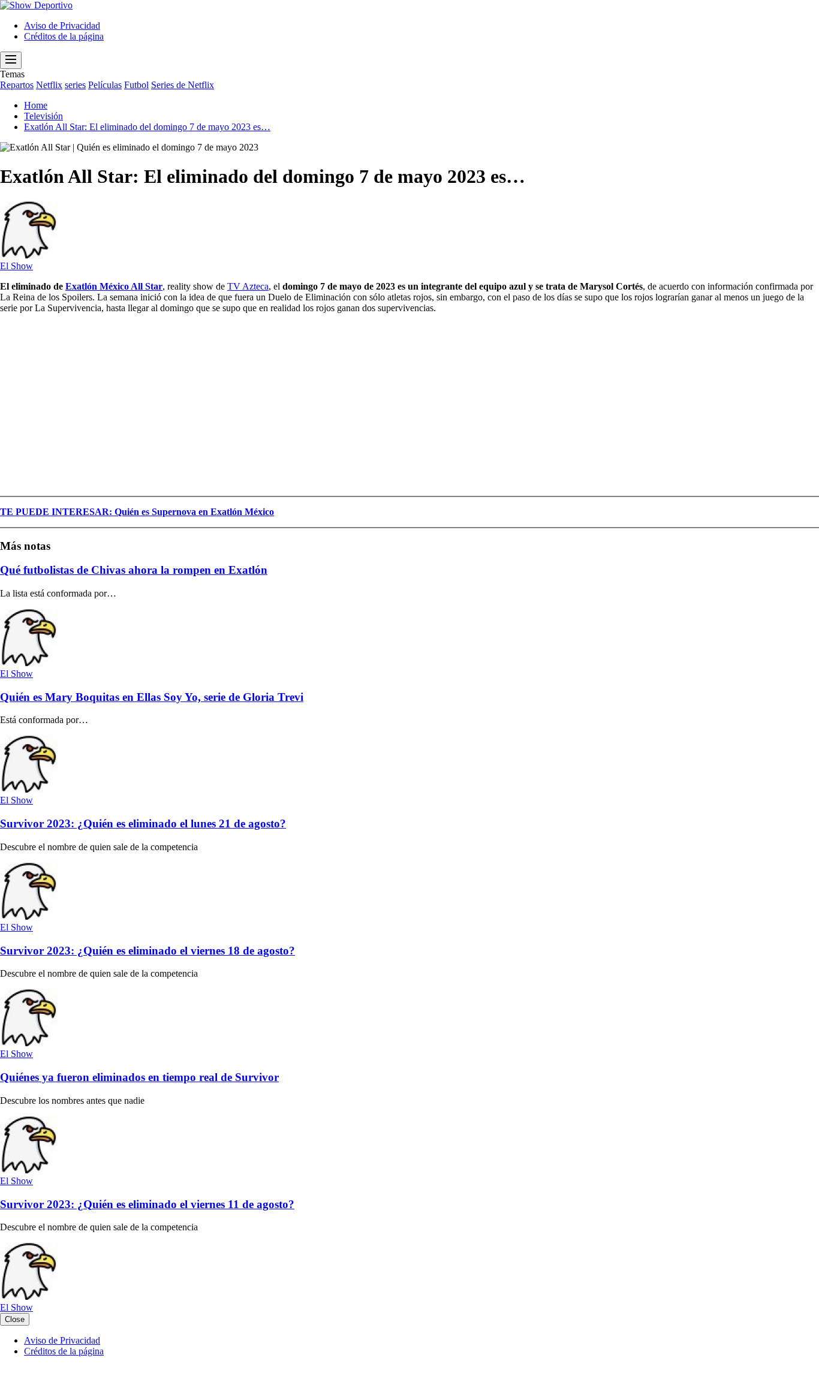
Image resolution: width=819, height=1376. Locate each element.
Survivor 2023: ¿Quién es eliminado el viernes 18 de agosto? (147, 950)
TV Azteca (248, 286)
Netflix (49, 85)
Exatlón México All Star (113, 286)
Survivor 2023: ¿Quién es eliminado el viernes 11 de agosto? (147, 1204)
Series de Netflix (182, 85)
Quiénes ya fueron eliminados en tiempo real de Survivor (139, 1077)
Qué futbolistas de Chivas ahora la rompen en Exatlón (133, 570)
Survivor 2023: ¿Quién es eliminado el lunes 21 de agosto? (143, 823)
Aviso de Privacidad (62, 25)
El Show (16, 266)
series (75, 85)
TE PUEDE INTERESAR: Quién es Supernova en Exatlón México (137, 512)
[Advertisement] (359, 407)
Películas (105, 85)
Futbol (136, 85)
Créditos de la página (64, 36)
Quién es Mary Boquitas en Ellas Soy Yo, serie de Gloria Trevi (151, 697)
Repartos (17, 85)
